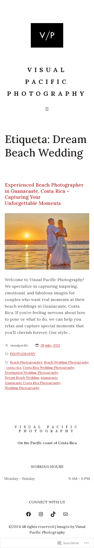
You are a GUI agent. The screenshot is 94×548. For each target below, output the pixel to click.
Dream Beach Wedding (22, 378)
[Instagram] (41, 514)
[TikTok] (53, 514)
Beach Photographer (26, 362)
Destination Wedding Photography (31, 373)
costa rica (13, 367)
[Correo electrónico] (65, 514)
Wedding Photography (22, 388)
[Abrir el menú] (47, 109)
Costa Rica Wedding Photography (48, 367)
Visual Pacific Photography (47, 81)
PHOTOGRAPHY (22, 354)
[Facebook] (28, 514)
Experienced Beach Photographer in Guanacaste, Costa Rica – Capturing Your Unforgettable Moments (44, 194)
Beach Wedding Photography (66, 362)
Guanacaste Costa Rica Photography (32, 383)
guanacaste (49, 378)
